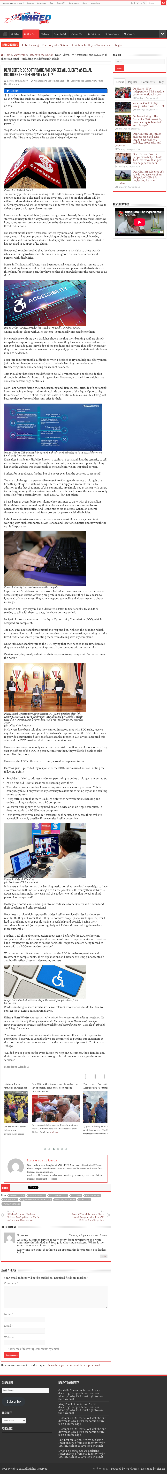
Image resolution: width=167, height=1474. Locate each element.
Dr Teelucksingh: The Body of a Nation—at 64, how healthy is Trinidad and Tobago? (147, 120)
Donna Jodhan (10, 1200)
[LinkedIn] (141, 3)
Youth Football (60, 34)
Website (9, 1337)
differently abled (58, 1195)
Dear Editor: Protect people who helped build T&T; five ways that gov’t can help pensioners (147, 158)
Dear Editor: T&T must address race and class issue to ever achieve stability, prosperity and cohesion (81, 45)
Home (85, 3)
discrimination (92, 1195)
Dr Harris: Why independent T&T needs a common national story (148, 91)
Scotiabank (84, 1200)
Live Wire (78, 34)
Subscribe (13, 1401)
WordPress (132, 1469)
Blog (51, 3)
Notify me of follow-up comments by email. (33, 1349)
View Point (31, 34)
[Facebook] (135, 3)
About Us (30, 3)
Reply (104, 1256)
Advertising (41, 3)
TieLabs (161, 1469)
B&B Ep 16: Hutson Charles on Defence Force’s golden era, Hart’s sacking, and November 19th (23, 1216)
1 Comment (14, 84)
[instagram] (144, 3)
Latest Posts (95, 3)
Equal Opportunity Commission (36, 1200)
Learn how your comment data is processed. (74, 1365)
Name (8, 1314)
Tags (161, 82)
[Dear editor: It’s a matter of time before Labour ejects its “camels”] (56, 1107)
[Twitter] (137, 3)
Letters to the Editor (41, 55)
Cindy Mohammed (37, 1195)
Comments (148, 82)
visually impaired (12, 1204)
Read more (65, 1133)
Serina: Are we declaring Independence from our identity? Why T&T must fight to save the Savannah (80, 1394)
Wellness (45, 34)
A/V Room (95, 34)
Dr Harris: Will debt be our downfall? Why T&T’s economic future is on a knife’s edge (82, 1421)
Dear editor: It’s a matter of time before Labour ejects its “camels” (52, 1086)
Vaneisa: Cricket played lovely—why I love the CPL (148, 104)
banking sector (17, 1195)
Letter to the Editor (65, 1200)
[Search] (163, 2)
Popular (132, 82)
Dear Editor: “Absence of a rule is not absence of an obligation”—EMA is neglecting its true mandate (139, 177)
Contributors (74, 3)
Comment (11, 1283)
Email (8, 1326)
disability (76, 1195)
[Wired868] (27, 17)
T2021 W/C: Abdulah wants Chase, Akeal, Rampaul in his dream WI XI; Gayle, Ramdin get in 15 (88, 1216)
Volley (16, 34)
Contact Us (60, 3)
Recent (120, 82)
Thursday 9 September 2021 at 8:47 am (88, 1235)
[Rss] (131, 3)
